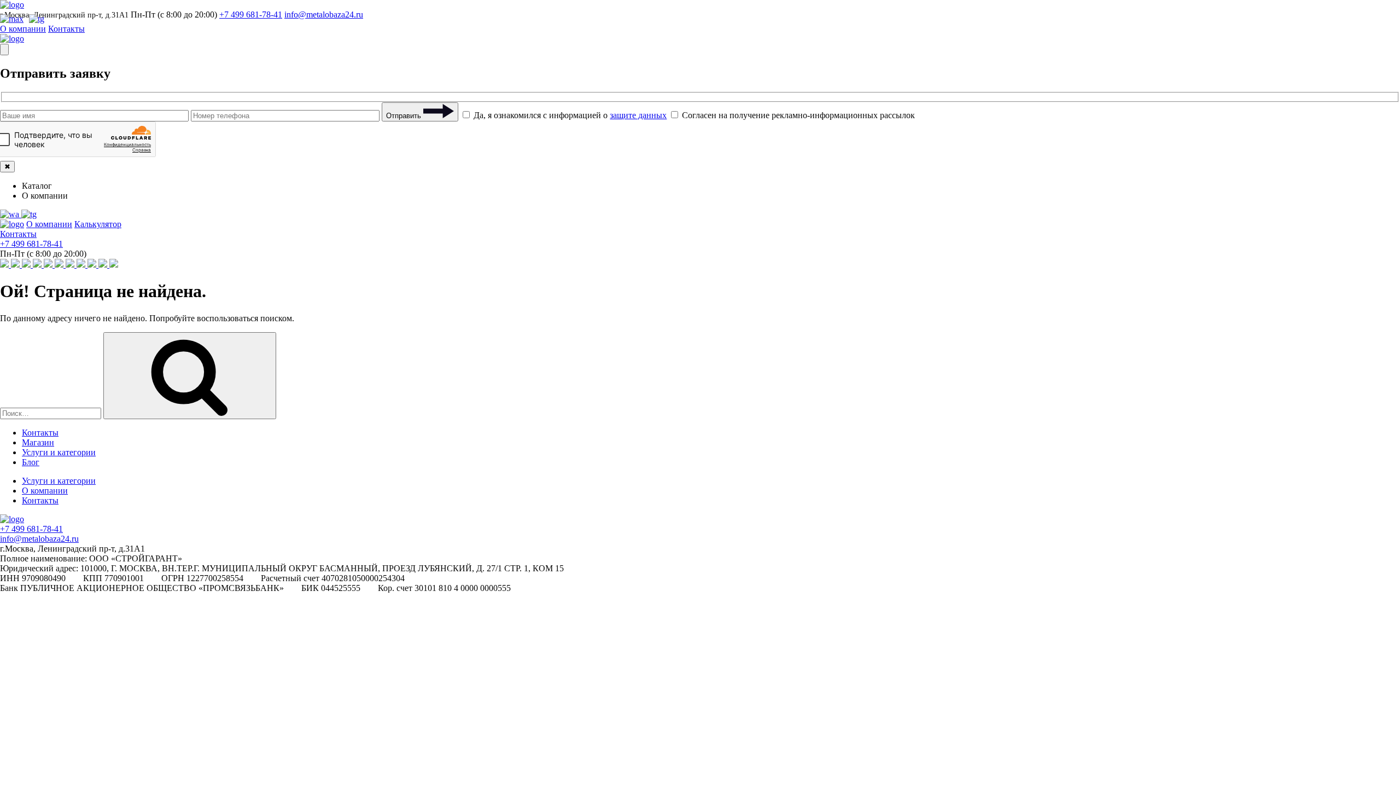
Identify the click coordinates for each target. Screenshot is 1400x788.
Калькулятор (97, 224)
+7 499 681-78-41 (250, 14)
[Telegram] (29, 214)
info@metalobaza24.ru (323, 14)
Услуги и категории (59, 452)
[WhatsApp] (10, 214)
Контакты (66, 28)
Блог (30, 462)
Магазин (38, 442)
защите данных (638, 115)
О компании (23, 28)
